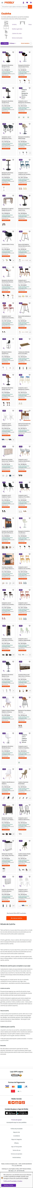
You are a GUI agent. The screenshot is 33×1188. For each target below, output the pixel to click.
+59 (13, 475)
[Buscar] (30, 7)
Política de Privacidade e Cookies (13, 1181)
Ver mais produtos (16, 918)
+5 (30, 260)
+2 (13, 260)
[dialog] (16, 1180)
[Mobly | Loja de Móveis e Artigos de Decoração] (9, 3)
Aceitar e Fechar (8, 1185)
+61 (30, 869)
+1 (29, 153)
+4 (30, 690)
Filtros (5, 43)
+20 (13, 654)
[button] (13, 43)
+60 (30, 368)
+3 (30, 798)
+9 (13, 368)
